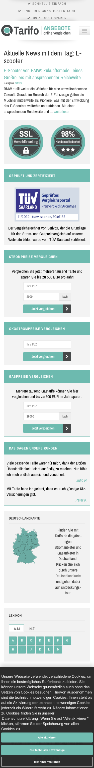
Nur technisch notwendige (47, 750)
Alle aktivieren (47, 737)
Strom (18, 83)
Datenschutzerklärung (20, 718)
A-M (17, 628)
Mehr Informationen (47, 762)
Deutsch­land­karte (68, 576)
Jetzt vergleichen (43, 308)
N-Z (32, 628)
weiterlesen (62, 111)
